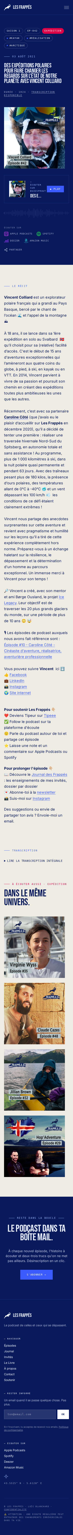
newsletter (46, 792)
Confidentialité (15, 1509)
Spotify (9, 1456)
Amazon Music (14, 1467)
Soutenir (9, 1380)
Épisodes (10, 1345)
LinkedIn (17, 681)
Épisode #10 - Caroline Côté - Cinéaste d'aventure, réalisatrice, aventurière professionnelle (32, 651)
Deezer (9, 1461)
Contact (9, 1374)
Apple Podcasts (14, 1450)
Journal (9, 1351)
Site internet (20, 693)
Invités (8, 1357)
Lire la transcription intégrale (35, 860)
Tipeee (50, 715)
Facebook (18, 675)
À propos (10, 1368)
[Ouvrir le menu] (66, 7)
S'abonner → (36, 1274)
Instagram (18, 686)
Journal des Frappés (49, 774)
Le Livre (9, 1362)
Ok (63, 1414)
